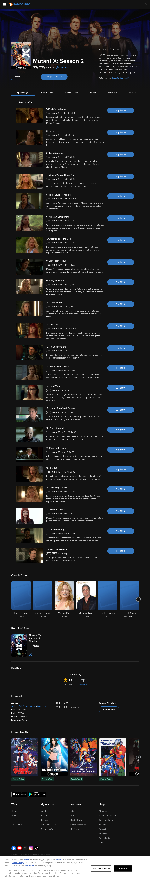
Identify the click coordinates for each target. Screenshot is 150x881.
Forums (102, 824)
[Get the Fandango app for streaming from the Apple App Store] (19, 794)
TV (12, 820)
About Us (103, 811)
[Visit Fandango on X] (25, 848)
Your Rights (29, 865)
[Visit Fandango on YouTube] (19, 848)
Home (14, 811)
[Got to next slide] (138, 599)
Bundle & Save (71, 92)
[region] (75, 868)
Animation (30, 706)
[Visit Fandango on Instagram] (30, 848)
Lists (72, 811)
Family (73, 815)
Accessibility (104, 838)
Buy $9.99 (57, 77)
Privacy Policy (18, 862)
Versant (26, 860)
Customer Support (107, 820)
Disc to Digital (76, 820)
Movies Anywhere (78, 824)
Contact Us (104, 829)
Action (14, 706)
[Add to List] (30, 654)
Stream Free (16, 824)
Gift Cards (74, 829)
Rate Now (83, 684)
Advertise (103, 833)
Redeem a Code (48, 829)
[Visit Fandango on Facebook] (13, 848)
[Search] (146, 4)
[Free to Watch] (24, 757)
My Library (45, 811)
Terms (58, 860)
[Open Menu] (4, 4)
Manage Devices (48, 824)
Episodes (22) (23, 92)
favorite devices (119, 78)
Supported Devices (107, 815)
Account (44, 815)
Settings (44, 820)
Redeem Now (109, 709)
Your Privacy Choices (101, 868)
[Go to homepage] (20, 4)
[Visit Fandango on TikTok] (36, 848)
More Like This (135, 92)
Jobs (101, 842)
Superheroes (43, 706)
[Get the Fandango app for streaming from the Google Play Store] (37, 794)
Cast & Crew (47, 92)
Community (68, 684)
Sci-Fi (21, 706)
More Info (112, 92)
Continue (123, 868)
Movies (14, 815)
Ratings (93, 92)
